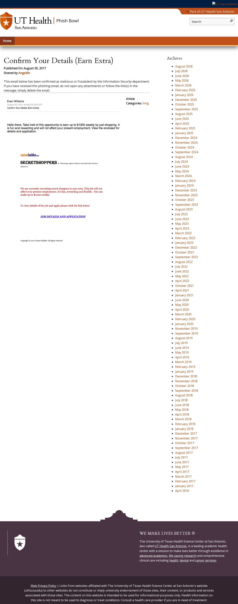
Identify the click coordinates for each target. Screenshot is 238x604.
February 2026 (185, 90)
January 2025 (184, 133)
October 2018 (184, 386)
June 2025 (182, 119)
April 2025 (182, 124)
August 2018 (184, 395)
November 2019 (186, 329)
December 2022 (186, 247)
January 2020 (184, 324)
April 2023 (182, 228)
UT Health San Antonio (171, 546)
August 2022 (184, 262)
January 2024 (184, 185)
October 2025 (184, 104)
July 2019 (181, 343)
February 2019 (185, 367)
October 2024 (184, 147)
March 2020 (183, 314)
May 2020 (182, 305)
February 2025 (185, 128)
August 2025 (184, 114)
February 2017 (185, 481)
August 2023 (184, 209)
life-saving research (182, 556)
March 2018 (183, 419)
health (173, 560)
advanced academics (153, 556)
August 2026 (184, 66)
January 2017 (184, 486)
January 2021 (184, 295)
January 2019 (184, 372)
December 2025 (186, 100)
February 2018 (185, 424)
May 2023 (182, 224)
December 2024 (186, 138)
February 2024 (185, 181)
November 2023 (186, 195)
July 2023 (181, 214)
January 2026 (184, 95)
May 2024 (182, 171)
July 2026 (181, 71)
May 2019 (182, 352)
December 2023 (186, 190)
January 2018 (184, 429)
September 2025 (186, 109)
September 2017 (186, 448)
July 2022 (181, 266)
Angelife (24, 73)
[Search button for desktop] (231, 20)
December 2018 (186, 376)
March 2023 (183, 233)
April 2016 (182, 491)
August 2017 (184, 453)
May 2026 (182, 80)
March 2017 (183, 476)
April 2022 (182, 281)
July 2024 (181, 162)
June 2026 (182, 76)
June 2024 (182, 166)
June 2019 (182, 348)
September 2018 (186, 391)
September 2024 (186, 152)
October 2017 (184, 443)
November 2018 (186, 381)
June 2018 (182, 405)
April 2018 (182, 414)
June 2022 (182, 271)
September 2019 (186, 333)
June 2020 (182, 300)
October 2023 (184, 200)
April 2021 (182, 290)
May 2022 (182, 276)
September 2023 (186, 205)
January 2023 (184, 243)
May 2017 (182, 467)
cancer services (205, 560)
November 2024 (186, 143)
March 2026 (183, 85)
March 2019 (183, 362)
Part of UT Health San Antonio (212, 11)
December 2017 (186, 433)
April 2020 (182, 309)
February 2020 (185, 319)
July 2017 (181, 457)
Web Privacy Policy (43, 586)
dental (184, 560)
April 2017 (182, 472)
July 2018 (181, 400)
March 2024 (183, 176)
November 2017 (186, 438)
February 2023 (185, 238)
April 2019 (182, 357)
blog (146, 103)
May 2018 (182, 410)
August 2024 (184, 157)
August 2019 (184, 338)
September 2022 (186, 257)
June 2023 (182, 219)
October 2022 (184, 252)
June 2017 (182, 462)
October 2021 (184, 286)
